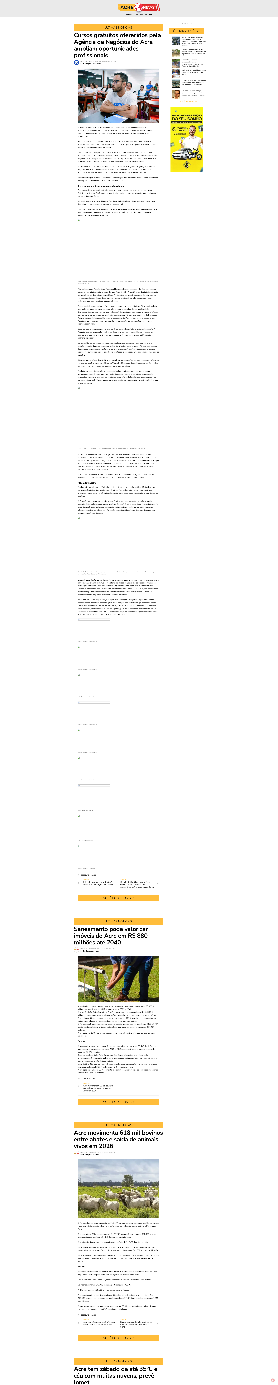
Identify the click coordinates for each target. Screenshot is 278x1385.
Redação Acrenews (91, 951)
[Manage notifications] (273, 1380)
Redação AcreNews (92, 64)
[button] (118, 630)
